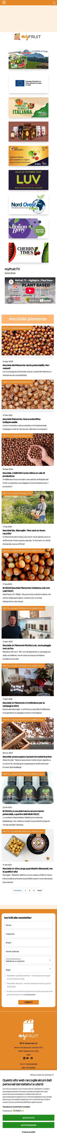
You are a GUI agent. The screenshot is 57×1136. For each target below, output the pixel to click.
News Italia (38, 551)
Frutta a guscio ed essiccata (17, 328)
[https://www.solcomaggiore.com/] (28, 85)
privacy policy (30, 994)
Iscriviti (28, 1002)
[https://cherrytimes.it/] (28, 255)
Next (40, 890)
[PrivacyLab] (18, 1110)
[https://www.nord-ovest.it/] (28, 206)
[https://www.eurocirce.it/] (28, 61)
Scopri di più (10, 273)
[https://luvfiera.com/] (28, 182)
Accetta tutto (29, 1118)
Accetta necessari (28, 1125)
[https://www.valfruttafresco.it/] (28, 109)
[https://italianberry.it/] (28, 230)
